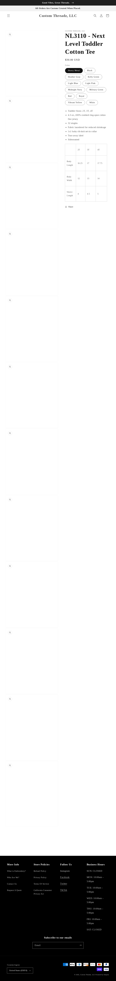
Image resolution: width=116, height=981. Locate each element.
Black (89, 70)
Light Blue (73, 83)
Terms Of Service (41, 884)
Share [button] (70, 207)
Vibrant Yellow (75, 102)
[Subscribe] (80, 945)
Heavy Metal (74, 70)
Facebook (65, 877)
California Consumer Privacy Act (43, 892)
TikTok (63, 890)
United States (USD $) (18, 970)
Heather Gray (74, 77)
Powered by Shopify (102, 974)
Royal (81, 96)
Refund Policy (40, 871)
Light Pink (90, 83)
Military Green (96, 90)
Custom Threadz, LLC (87, 974)
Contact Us (12, 884)
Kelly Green (93, 77)
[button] (8, 16)
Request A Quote (14, 890)
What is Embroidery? (16, 871)
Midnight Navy (75, 90)
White (92, 102)
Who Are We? (13, 877)
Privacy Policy (40, 877)
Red (70, 96)
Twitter (63, 883)
